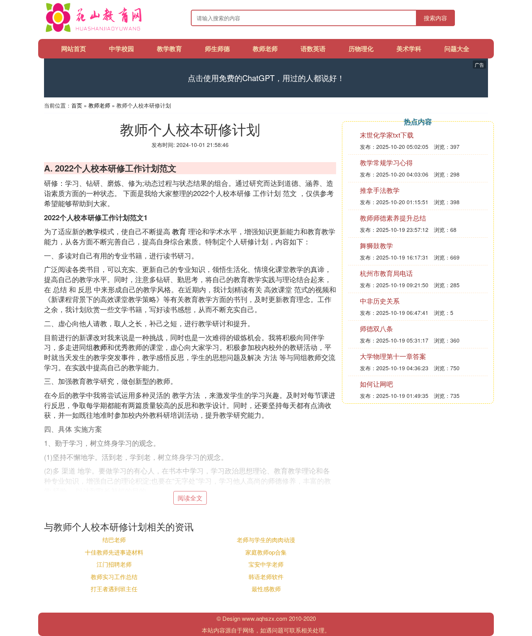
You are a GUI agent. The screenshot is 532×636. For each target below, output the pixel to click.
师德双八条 (376, 328)
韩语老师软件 (266, 576)
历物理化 (361, 48)
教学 (93, 231)
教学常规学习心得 (386, 162)
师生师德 (217, 48)
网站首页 (73, 48)
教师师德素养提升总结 (393, 218)
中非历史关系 (380, 301)
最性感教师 (266, 589)
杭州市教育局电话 (386, 273)
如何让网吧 (376, 384)
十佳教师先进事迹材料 (114, 552)
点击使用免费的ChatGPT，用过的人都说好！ (266, 77)
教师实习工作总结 (114, 576)
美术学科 (408, 48)
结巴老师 (114, 539)
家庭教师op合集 (266, 552)
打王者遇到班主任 (114, 589)
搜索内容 (435, 18)
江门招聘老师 (114, 564)
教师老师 (265, 48)
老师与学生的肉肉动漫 (266, 539)
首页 (76, 105)
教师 (100, 347)
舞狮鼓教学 (376, 245)
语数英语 (313, 48)
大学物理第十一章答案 (393, 356)
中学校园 (121, 48)
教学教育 (169, 48)
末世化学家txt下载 (387, 135)
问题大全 (456, 48)
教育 (179, 231)
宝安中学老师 (266, 564)
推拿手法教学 (380, 190)
